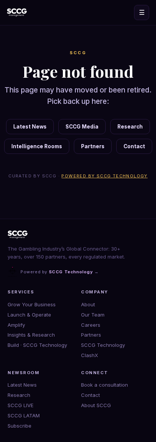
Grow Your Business (32, 304)
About (88, 304)
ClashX (89, 355)
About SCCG (96, 405)
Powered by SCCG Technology (104, 176)
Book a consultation (104, 385)
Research (130, 127)
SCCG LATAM (24, 415)
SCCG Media (82, 127)
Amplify (16, 325)
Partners (93, 146)
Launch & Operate (29, 315)
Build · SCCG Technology (37, 345)
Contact (134, 146)
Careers (90, 325)
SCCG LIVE (20, 405)
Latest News (30, 127)
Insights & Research (31, 335)
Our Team (93, 315)
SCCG (78, 52)
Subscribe (19, 426)
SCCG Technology (103, 345)
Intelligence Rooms (36, 146)
